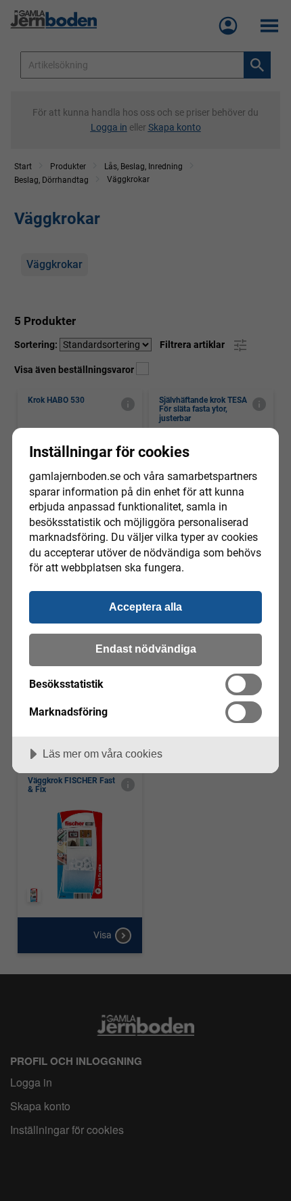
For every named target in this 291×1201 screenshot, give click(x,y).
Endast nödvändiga (145, 648)
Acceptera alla (145, 606)
